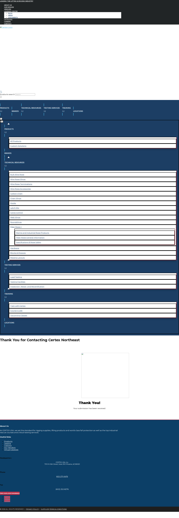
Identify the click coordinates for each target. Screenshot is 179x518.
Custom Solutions (18, 146)
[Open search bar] (1, 92)
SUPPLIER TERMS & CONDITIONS (54, 509)
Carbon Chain (16, 194)
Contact (7, 23)
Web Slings (15, 217)
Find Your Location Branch (10, 493)
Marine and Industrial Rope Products (32, 233)
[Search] (1, 97)
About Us (8, 5)
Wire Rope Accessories (20, 189)
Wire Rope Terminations (21, 184)
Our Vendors (10, 448)
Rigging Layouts (17, 258)
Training (8, 446)
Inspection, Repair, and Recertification (27, 287)
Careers (7, 21)
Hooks (13, 203)
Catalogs (8, 19)
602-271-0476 (62, 476)
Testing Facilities (17, 282)
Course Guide (16, 311)
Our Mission (9, 7)
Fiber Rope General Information (30, 238)
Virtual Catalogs (11, 450)
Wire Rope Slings (17, 179)
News (10, 15)
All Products (15, 141)
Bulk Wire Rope (17, 175)
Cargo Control (16, 213)
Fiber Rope (15, 227)
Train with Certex (17, 306)
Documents (13, 17)
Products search (7, 94)
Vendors (7, 9)
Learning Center (11, 11)
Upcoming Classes (18, 315)
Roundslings (16, 222)
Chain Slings (15, 198)
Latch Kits (14, 208)
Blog (10, 13)
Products (8, 441)
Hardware (14, 248)
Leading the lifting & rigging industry (16, 1)
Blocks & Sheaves (18, 253)
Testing (7, 443)
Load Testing (16, 277)
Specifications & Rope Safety (28, 242)
